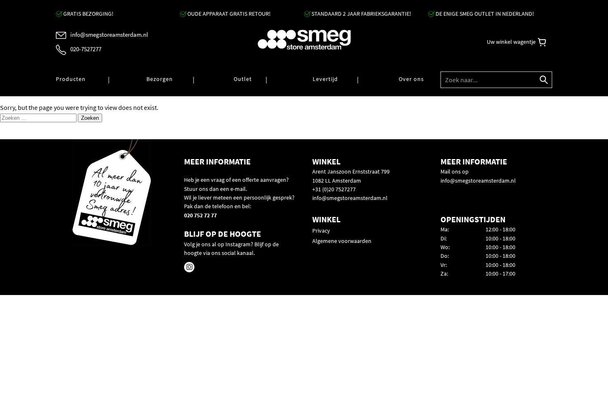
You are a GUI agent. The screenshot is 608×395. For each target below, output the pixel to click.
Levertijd (325, 79)
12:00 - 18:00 (500, 229)
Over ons (411, 79)
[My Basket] (542, 42)
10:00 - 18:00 (500, 238)
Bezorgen (159, 79)
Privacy (321, 230)
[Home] (304, 40)
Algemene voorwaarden (341, 241)
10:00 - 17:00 (500, 273)
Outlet (243, 79)
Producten (71, 79)
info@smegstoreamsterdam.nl (350, 198)
